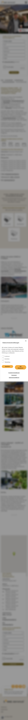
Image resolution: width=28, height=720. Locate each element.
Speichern (7, 366)
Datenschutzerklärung (14, 377)
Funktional (7, 356)
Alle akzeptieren (20, 367)
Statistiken (7, 359)
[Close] (26, 341)
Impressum (14, 375)
